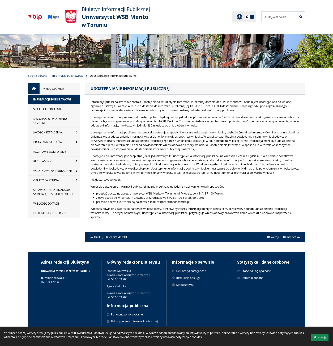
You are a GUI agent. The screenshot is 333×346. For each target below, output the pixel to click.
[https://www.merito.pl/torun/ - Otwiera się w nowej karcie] (53, 16)
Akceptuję (320, 338)
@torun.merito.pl (140, 275)
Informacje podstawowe (67, 76)
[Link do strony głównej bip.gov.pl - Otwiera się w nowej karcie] (35, 17)
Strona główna (37, 76)
